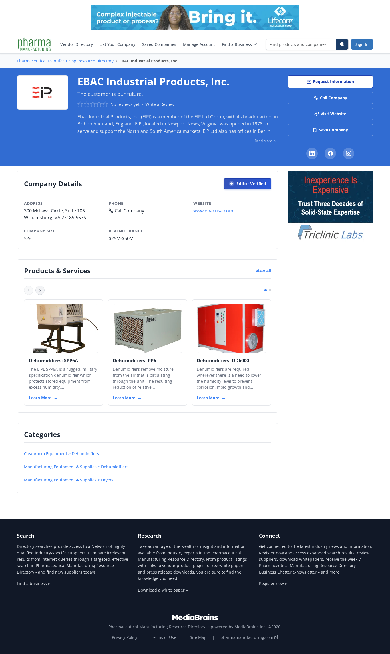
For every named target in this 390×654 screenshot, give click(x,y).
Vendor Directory (76, 44)
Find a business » (33, 583)
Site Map (198, 637)
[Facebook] (330, 153)
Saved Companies (159, 44)
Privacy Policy (124, 637)
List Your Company (117, 44)
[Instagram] (348, 153)
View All (263, 271)
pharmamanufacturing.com (247, 637)
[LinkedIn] (312, 153)
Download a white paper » (163, 590)
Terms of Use (163, 637)
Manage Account (199, 44)
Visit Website (333, 113)
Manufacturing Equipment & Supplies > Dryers (69, 480)
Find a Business (237, 44)
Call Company (333, 97)
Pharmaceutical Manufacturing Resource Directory (65, 61)
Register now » (273, 583)
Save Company (333, 130)
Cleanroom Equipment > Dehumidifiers (61, 453)
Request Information (333, 81)
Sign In (362, 44)
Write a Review (159, 104)
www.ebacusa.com (213, 211)
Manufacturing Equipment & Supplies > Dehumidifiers (76, 466)
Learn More (40, 397)
